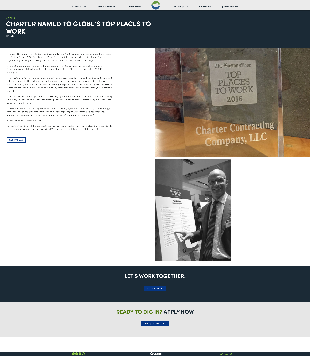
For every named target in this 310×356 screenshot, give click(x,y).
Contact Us (226, 353)
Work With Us (155, 288)
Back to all (16, 140)
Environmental (106, 6)
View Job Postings (155, 323)
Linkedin (80, 353)
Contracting (79, 6)
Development (133, 6)
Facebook (73, 353)
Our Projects (180, 6)
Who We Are (205, 6)
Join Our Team (230, 6)
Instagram (83, 353)
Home (155, 5)
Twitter (76, 353)
